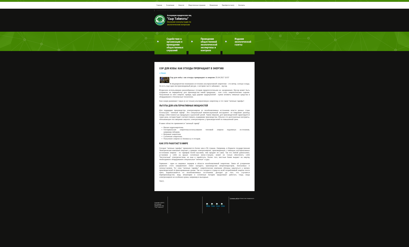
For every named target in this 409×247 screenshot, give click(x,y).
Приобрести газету (228, 5)
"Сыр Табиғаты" (179, 17)
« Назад (162, 73)
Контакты (241, 5)
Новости (181, 5)
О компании (170, 5)
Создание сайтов (234, 198)
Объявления (214, 5)
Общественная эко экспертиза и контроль (170, 10)
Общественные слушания (196, 5)
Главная (159, 5)
